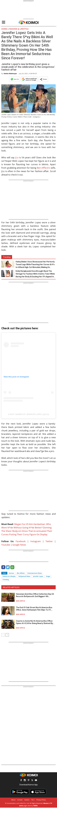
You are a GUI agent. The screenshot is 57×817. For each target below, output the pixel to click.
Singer (48, 576)
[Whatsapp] (12, 568)
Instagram (35, 541)
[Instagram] (25, 780)
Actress (11, 573)
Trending (6, 579)
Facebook (21, 541)
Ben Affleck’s (43, 167)
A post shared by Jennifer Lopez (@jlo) (28, 414)
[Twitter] (8, 568)
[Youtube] (36, 780)
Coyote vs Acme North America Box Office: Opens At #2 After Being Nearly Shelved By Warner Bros (34, 622)
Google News (19, 544)
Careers (26, 800)
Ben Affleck (21, 573)
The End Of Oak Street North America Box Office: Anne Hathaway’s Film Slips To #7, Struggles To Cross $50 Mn (34, 608)
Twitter (49, 541)
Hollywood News (24, 576)
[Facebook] (3, 568)
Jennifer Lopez (38, 576)
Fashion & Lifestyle (18, 29)
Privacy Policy (41, 800)
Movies (45, 803)
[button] (43, 79)
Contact (20, 800)
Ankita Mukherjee (10, 73)
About (13, 800)
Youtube (5, 544)
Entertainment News (34, 573)
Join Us (16, 79)
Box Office (20, 601)
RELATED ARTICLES (11, 587)
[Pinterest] (28, 780)
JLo (16, 157)
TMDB (35, 806)
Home (4, 29)
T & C (33, 800)
